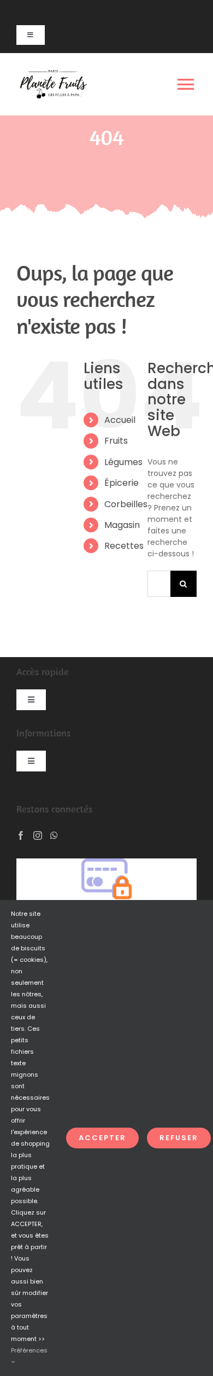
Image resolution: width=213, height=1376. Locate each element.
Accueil (119, 420)
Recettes (124, 545)
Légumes (123, 462)
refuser (178, 1138)
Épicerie (121, 483)
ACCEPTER (102, 1138)
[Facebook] (20, 835)
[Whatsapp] (54, 835)
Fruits (116, 440)
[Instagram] (37, 835)
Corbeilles (125, 504)
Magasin (122, 525)
